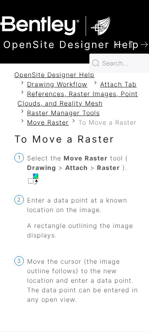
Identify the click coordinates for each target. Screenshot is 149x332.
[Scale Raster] (144, 44)
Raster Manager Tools (63, 113)
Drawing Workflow (57, 84)
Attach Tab (118, 84)
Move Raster (48, 122)
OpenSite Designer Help (54, 75)
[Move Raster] (119, 44)
